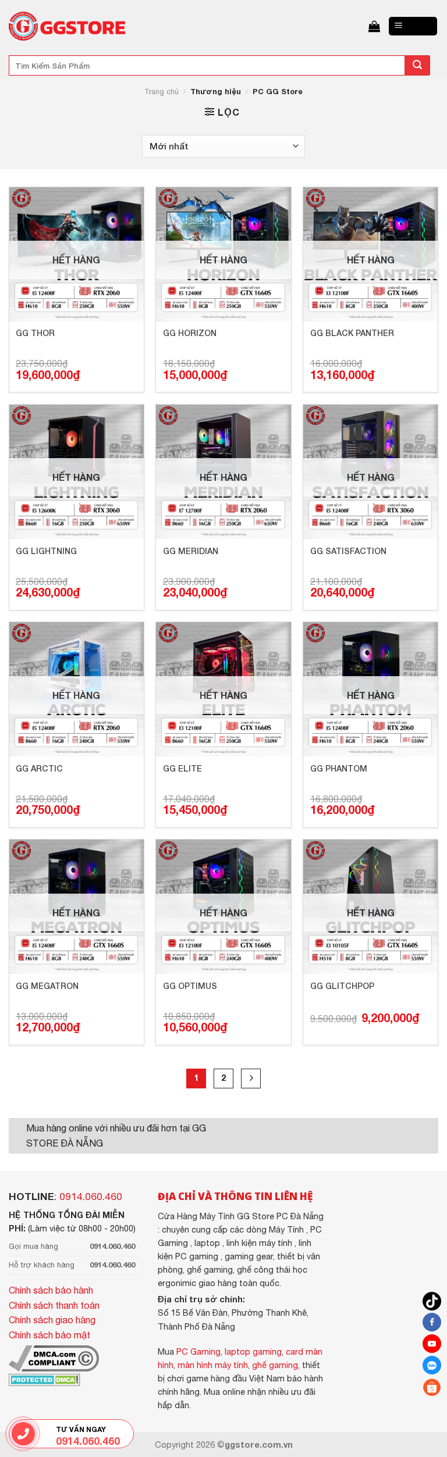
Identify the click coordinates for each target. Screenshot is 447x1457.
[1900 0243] (23, 1434)
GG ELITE (182, 768)
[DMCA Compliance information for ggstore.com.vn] (54, 1357)
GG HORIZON (190, 333)
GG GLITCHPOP (342, 986)
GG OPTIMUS (190, 986)
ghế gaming (275, 1365)
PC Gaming (198, 1351)
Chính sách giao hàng (52, 1320)
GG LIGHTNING (46, 551)
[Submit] (417, 65)
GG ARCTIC (39, 768)
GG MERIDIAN (190, 551)
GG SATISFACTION (348, 551)
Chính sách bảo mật (49, 1335)
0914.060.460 (90, 1196)
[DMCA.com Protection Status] (44, 1378)
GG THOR (35, 333)
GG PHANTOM (338, 768)
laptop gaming (253, 1351)
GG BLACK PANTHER (352, 333)
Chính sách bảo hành (51, 1290)
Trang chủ (161, 91)
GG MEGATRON (47, 986)
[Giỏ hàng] (374, 26)
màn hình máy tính (213, 1365)
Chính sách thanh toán (54, 1305)
